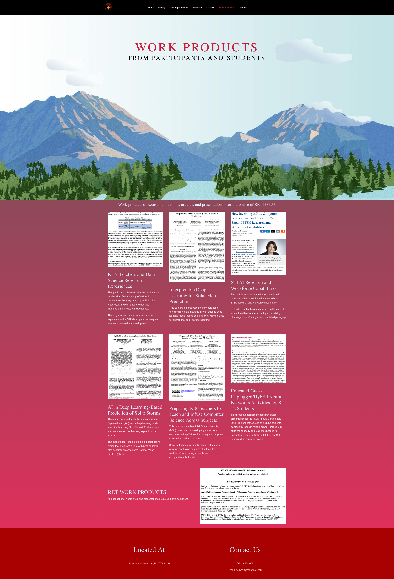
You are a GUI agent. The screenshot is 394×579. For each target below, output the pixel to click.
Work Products (226, 7)
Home (150, 7)
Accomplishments (179, 7)
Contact (243, 7)
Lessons (210, 7)
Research (197, 7)
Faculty (162, 7)
